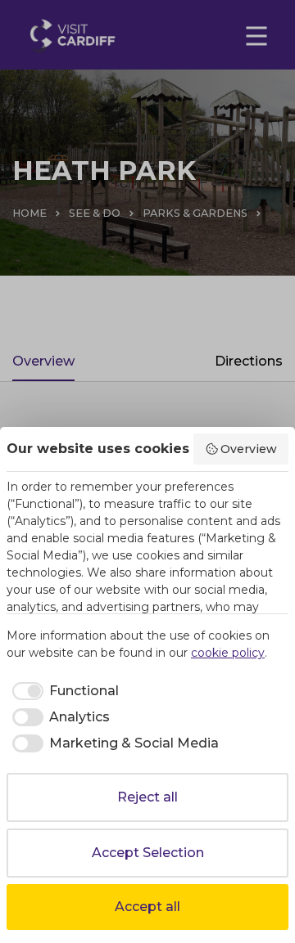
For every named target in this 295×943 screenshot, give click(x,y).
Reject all (147, 797)
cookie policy (228, 652)
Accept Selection (148, 852)
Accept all (147, 906)
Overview (248, 449)
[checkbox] (63, 691)
